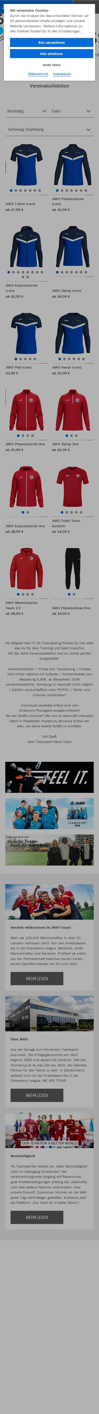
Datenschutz (38, 73)
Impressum (62, 73)
